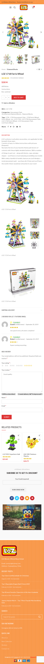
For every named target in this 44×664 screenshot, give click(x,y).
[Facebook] (8, 126)
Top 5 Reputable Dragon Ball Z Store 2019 (16, 584)
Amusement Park (16, 112)
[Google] (14, 126)
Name (4, 397)
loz (12, 119)
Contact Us (5, 649)
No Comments (15, 579)
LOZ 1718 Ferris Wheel (9, 121)
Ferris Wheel (6, 119)
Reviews (4, 645)
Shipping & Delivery (8, 310)
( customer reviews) (16, 78)
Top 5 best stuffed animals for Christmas (15, 576)
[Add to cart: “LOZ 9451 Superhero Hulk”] (18, 435)
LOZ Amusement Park (25, 121)
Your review (6, 370)
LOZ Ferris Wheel (7, 123)
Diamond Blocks (12, 69)
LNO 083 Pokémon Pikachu (30, 455)
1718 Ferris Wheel (33, 117)
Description (6, 135)
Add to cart (19, 97)
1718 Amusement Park (18, 117)
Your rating (6, 363)
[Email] (17, 126)
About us (5, 638)
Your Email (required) (22, 479)
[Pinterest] (20, 126)
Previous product (37, 69)
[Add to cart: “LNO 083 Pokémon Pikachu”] (39, 435)
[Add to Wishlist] (18, 440)
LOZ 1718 (17, 119)
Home (3, 69)
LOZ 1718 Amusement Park (31, 119)
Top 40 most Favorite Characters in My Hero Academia (20, 592)
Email (4, 406)
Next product (41, 69)
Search (39, 616)
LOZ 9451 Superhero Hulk (11, 454)
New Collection (7, 641)
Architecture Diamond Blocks (11, 114)
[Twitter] (10, 126)
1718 (7, 117)
